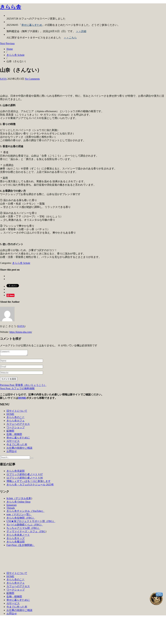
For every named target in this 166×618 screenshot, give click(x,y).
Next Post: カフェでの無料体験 (17, 388)
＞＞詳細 (81, 31)
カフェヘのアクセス (18, 424)
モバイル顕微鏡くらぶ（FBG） (24, 524)
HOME (22, 397)
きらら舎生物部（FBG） (20, 517)
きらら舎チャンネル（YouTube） (25, 511)
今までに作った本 (16, 444)
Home (9, 49)
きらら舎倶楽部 (15, 471)
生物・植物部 (14, 434)
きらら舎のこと (15, 417)
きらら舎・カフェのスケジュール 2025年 (30, 484)
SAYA (3, 78)
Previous (10, 43)
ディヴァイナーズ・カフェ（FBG (25, 531)
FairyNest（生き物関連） (20, 545)
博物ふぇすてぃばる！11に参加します (28, 481)
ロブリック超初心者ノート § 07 (24, 474)
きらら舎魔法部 (15, 541)
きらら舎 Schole (15, 55)
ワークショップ (15, 427)
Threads (10, 508)
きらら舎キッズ (15, 538)
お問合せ (11, 451)
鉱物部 (10, 430)
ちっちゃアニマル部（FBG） (23, 528)
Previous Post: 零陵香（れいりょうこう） (23, 385)
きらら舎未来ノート (18, 534)
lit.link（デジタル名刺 (18, 498)
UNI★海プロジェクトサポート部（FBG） (30, 521)
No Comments (32, 78)
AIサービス (13, 441)
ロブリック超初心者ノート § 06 (24, 477)
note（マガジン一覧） (19, 514)
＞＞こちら (70, 37)
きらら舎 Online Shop (18, 501)
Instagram (11, 505)
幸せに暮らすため (31, 25)
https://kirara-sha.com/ (20, 332)
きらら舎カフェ (15, 420)
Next (2, 43)
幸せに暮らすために (18, 437)
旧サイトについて (16, 410)
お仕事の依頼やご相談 (19, 447)
